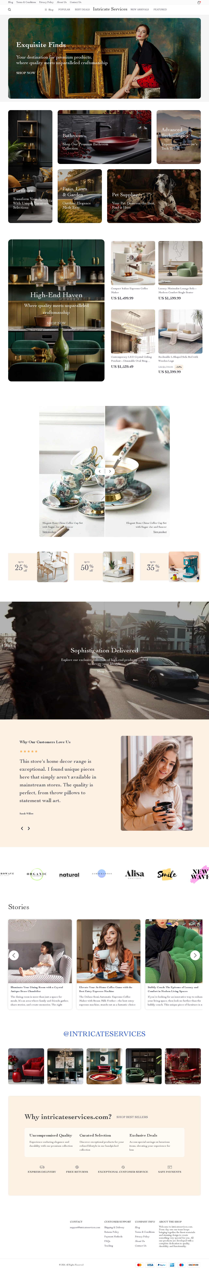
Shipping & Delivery (114, 1227)
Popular (64, 10)
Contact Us (75, 2)
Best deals (82, 10)
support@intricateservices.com (85, 1227)
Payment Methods (113, 1237)
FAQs (107, 1241)
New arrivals (140, 10)
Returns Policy (111, 1232)
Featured (160, 10)
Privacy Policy (46, 2)
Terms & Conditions (26, 2)
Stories (18, 907)
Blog (10, 2)
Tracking (108, 1246)
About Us (62, 2)
